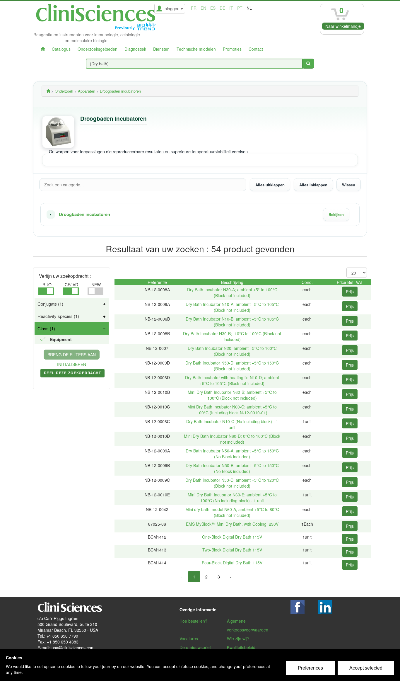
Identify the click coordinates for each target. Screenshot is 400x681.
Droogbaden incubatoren (84, 214)
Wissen (348, 184)
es (213, 8)
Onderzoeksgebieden (97, 49)
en (203, 8)
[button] (200, 214)
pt (239, 8)
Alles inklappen (313, 184)
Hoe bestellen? (193, 621)
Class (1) (46, 328)
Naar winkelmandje (343, 26)
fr (193, 8)
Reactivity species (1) (58, 316)
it (231, 8)
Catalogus (61, 49)
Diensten (161, 49)
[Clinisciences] (48, 91)
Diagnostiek (135, 49)
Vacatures (189, 638)
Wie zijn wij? (238, 638)
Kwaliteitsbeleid (241, 647)
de (222, 8)
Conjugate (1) (50, 304)
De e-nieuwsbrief (195, 647)
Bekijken (336, 214)
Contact (256, 49)
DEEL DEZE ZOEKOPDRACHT (72, 373)
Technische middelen (196, 49)
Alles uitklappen (270, 184)
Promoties (232, 49)
